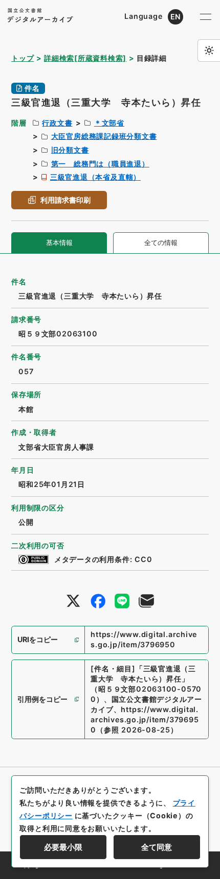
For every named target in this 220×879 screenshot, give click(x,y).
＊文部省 (109, 122)
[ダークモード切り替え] (208, 50)
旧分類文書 (70, 149)
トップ (22, 58)
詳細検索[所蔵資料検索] (85, 58)
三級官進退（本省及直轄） (95, 177)
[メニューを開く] (206, 17)
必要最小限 (63, 847)
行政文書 (57, 122)
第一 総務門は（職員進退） (100, 163)
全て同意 (156, 847)
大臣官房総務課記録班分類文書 (104, 136)
